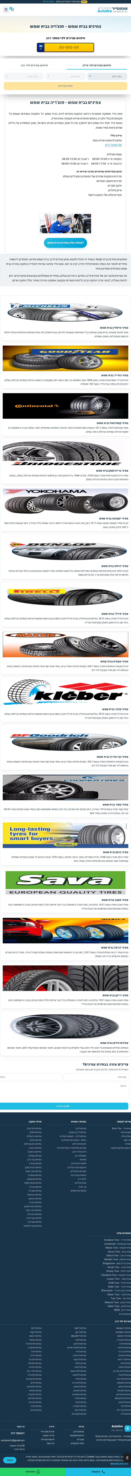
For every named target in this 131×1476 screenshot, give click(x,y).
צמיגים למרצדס (79, 1382)
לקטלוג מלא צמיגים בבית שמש (65, 243)
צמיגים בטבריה (35, 1190)
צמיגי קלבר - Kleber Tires (119, 1294)
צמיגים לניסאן (125, 1386)
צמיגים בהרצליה (34, 1214)
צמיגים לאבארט (124, 1340)
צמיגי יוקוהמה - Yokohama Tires (116, 1275)
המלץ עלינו (126, 1136)
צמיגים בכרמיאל (34, 1194)
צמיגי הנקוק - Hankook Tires (118, 1302)
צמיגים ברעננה (35, 1148)
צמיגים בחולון (36, 1132)
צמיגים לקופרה (79, 1406)
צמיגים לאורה (125, 1343)
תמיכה (128, 1144)
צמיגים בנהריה (35, 1187)
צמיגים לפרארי (35, 1402)
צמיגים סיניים (125, 1314)
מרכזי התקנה (48, 1435)
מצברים (80, 1439)
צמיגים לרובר (36, 1410)
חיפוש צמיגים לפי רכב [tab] (34, 65)
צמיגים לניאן (36, 1382)
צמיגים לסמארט (79, 1394)
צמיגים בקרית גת (34, 1218)
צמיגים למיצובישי (34, 1379)
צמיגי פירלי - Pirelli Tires (119, 1283)
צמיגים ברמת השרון (33, 1206)
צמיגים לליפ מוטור (78, 1371)
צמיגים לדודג (36, 1355)
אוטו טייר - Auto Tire (121, 1128)
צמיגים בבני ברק (34, 1159)
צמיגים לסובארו (124, 1390)
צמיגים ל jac (81, 1332)
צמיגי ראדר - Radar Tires (119, 1286)
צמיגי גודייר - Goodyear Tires (117, 1240)
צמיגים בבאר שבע (34, 1171)
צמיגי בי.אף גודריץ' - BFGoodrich (116, 1290)
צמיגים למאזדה (35, 1375)
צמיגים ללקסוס (79, 1375)
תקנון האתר (125, 1132)
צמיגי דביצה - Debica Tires (119, 1255)
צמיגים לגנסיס (124, 1355)
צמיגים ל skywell (78, 1336)
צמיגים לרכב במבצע (77, 1132)
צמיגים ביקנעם (35, 1198)
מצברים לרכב (80, 1183)
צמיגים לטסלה (124, 1367)
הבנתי (10, 1460)
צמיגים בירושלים (34, 1136)
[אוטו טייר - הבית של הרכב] (112, 10)
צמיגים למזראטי (124, 1379)
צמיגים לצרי (125, 1406)
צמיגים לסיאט (35, 1390)
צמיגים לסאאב (79, 1386)
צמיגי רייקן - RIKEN (122, 1310)
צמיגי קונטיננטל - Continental (117, 1244)
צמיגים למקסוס (124, 1382)
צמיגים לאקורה (35, 1347)
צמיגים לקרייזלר (123, 1410)
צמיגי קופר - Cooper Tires (119, 1279)
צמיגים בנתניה (35, 1163)
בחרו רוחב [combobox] (116, 76)
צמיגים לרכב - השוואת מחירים (73, 1136)
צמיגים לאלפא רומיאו (76, 1347)
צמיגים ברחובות (35, 1151)
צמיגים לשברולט (79, 1414)
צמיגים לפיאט (125, 1402)
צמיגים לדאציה (79, 1355)
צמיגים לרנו (126, 1414)
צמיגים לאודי (80, 1340)
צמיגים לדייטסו (124, 1359)
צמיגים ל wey (35, 1336)
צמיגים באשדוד (35, 1175)
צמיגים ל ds (36, 1328)
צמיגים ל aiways (123, 1328)
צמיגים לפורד (80, 1398)
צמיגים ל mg (36, 1332)
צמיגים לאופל (35, 1340)
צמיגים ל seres (124, 1336)
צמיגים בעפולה (35, 1155)
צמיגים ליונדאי (35, 1367)
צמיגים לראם (80, 1410)
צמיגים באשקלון (34, 1179)
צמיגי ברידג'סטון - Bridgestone (117, 1263)
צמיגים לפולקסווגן (123, 1398)
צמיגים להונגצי (79, 1359)
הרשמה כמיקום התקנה (121, 1148)
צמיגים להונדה (35, 1359)
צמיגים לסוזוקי (79, 1390)
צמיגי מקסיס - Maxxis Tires (118, 1247)
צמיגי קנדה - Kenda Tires (119, 1267)
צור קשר (127, 1140)
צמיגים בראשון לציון (33, 1144)
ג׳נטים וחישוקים (77, 1435)
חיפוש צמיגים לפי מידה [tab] (96, 65)
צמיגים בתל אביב (34, 1128)
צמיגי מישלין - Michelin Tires (117, 1259)
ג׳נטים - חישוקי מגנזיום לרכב (73, 1140)
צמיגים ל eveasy (123, 1332)
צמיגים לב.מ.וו (125, 1351)
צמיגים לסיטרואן (123, 1394)
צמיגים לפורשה (35, 1398)
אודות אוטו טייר (47, 1431)
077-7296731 (18, 1433)
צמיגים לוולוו (80, 1363)
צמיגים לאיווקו (79, 1343)
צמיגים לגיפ (36, 1351)
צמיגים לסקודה (35, 1394)
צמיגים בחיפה (35, 1140)
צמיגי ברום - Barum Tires (119, 1251)
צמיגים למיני (80, 1379)
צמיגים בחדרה (35, 1202)
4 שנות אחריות (47, 1439)
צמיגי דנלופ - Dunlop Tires (119, 1271)
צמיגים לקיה (36, 1406)
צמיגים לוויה (125, 1363)
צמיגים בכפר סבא (34, 1210)
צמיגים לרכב (80, 1128)
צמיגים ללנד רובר (34, 1371)
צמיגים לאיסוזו (124, 1347)
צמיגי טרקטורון (77, 1443)
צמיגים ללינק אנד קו (122, 1371)
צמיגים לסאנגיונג (34, 1386)
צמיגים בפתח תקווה (33, 1183)
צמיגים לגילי (81, 1351)
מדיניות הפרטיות (118, 1463)
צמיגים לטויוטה (35, 1363)
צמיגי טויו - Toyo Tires (121, 1298)
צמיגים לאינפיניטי (34, 1343)
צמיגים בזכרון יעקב (33, 1167)
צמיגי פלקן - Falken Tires (119, 1306)
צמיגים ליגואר (80, 1367)
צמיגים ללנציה (124, 1375)
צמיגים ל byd (80, 1328)
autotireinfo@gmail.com (13, 1440)
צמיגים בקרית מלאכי (32, 1226)
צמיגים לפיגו (80, 1402)
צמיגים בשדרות (35, 1222)
